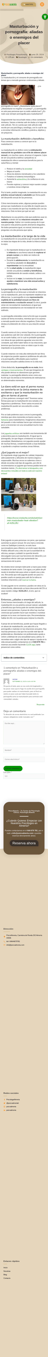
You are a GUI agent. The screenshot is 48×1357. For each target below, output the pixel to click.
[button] (42, 5)
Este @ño (7, 772)
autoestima (21, 179)
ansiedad (28, 169)
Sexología (22, 57)
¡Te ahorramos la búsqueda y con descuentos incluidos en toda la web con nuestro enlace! (22, 471)
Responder (41, 704)
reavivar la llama (29, 580)
